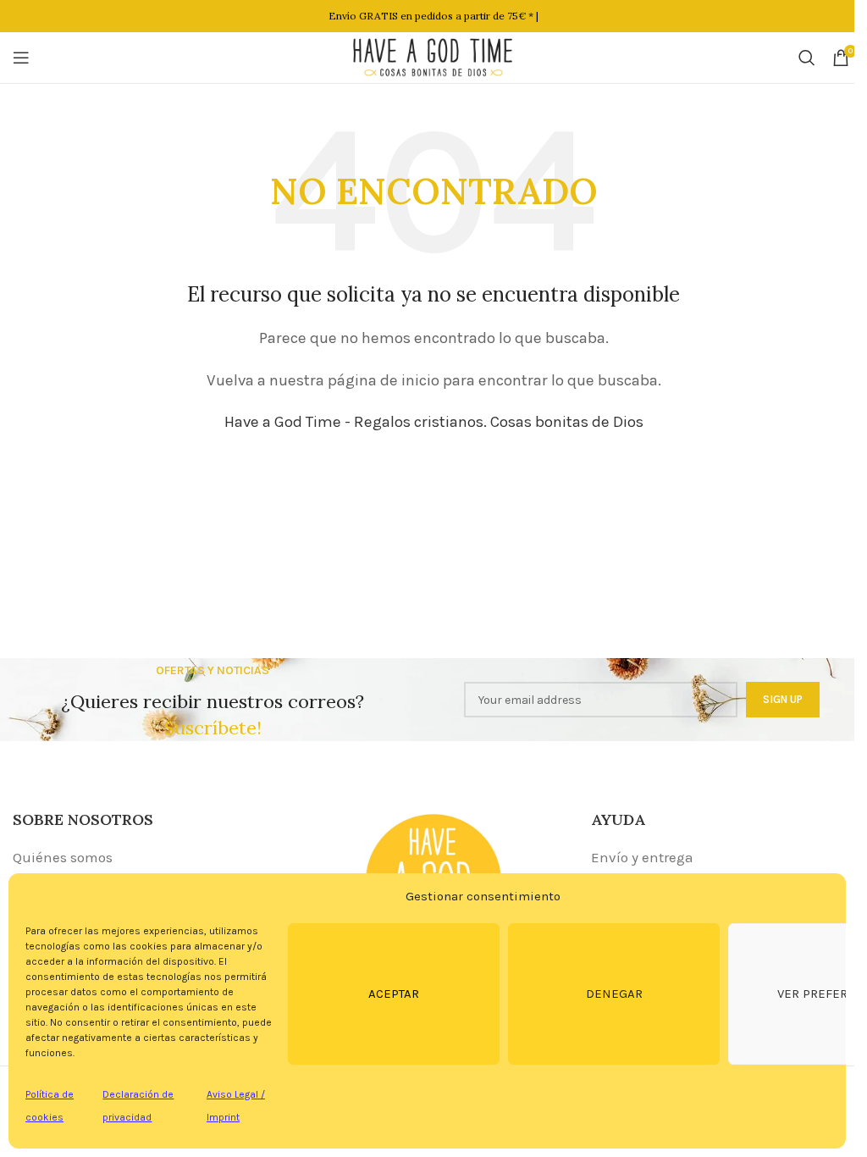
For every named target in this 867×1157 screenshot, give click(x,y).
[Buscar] (807, 58)
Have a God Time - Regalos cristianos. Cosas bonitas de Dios (433, 421)
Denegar (614, 993)
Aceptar (393, 993)
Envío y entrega (642, 857)
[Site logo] (433, 55)
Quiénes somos (63, 857)
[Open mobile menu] (21, 58)
